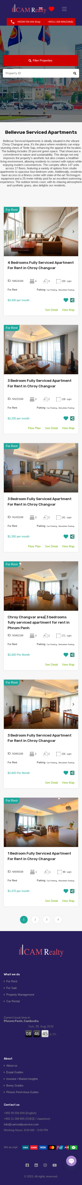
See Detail (51, 309)
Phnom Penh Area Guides (22, 1092)
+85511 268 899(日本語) (60, 21)
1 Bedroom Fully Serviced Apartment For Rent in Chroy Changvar (39, 856)
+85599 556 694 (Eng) (28, 21)
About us (11, 1065)
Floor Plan (34, 428)
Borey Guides (14, 1085)
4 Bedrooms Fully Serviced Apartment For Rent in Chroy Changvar (41, 265)
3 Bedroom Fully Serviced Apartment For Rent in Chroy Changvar (40, 383)
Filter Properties (42, 60)
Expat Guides (14, 1072)
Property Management (20, 994)
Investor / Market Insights (22, 1078)
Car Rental (13, 1001)
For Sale (11, 987)
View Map (68, 309)
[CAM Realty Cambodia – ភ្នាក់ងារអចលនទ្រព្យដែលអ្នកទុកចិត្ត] (29, 9)
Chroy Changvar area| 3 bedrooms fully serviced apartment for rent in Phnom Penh (39, 622)
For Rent (11, 981)
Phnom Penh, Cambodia (21, 1019)
